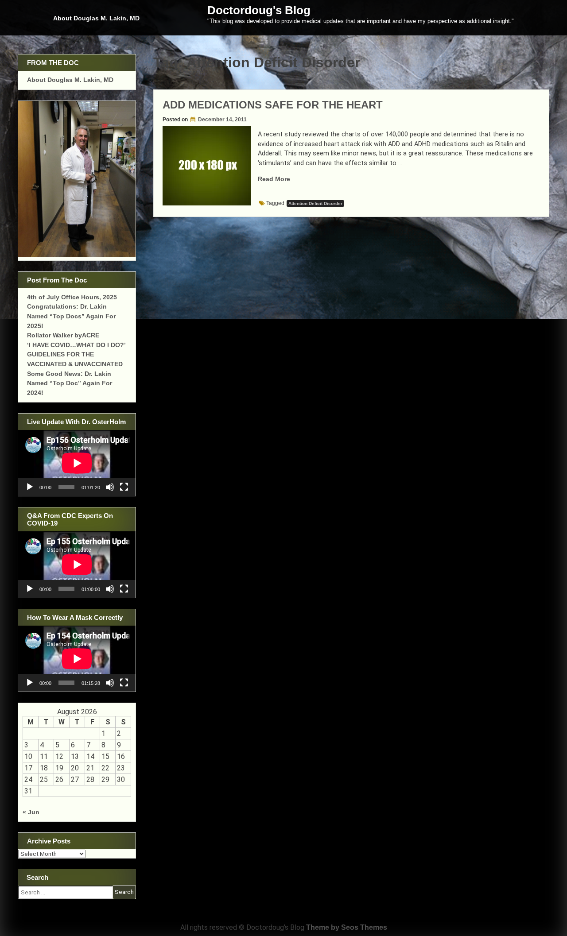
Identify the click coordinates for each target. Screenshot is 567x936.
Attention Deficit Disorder (315, 203)
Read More (274, 178)
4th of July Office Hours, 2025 (72, 297)
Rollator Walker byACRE (63, 335)
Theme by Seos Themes (346, 927)
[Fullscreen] (124, 487)
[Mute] (109, 487)
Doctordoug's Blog (259, 10)
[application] (77, 463)
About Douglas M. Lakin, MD (96, 18)
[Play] (29, 487)
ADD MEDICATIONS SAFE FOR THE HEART (273, 105)
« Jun (31, 812)
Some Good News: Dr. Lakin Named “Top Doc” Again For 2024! (69, 383)
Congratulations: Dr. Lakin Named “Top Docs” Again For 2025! (71, 316)
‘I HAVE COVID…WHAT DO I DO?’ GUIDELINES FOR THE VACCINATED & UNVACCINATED (76, 354)
